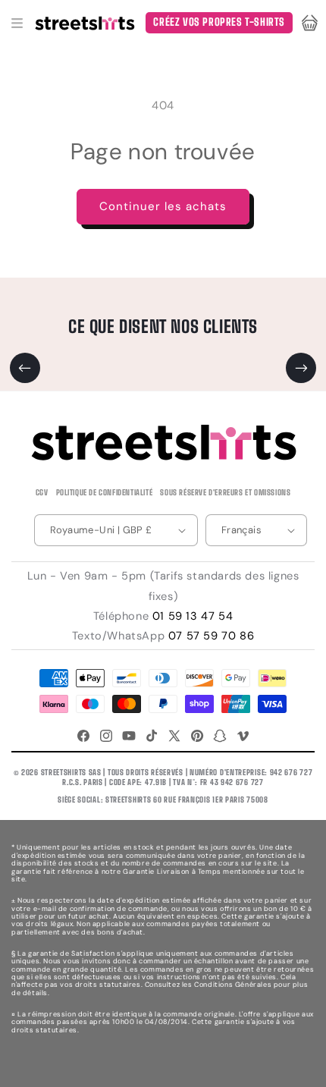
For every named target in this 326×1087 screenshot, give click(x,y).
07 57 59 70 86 (211, 635)
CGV (42, 492)
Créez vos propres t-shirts (219, 22)
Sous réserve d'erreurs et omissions (225, 492)
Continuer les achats (163, 206)
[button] (16, 22)
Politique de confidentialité (104, 492)
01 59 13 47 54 (192, 616)
